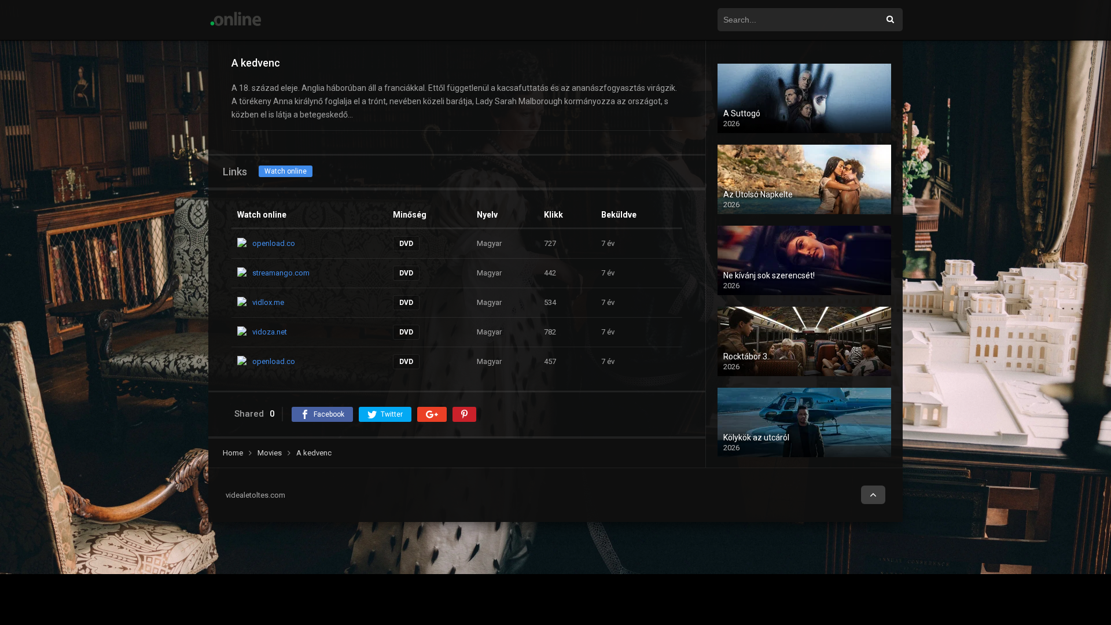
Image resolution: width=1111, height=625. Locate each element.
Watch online (285, 171)
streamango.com (281, 273)
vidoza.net (269, 332)
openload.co (273, 243)
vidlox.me (268, 302)
